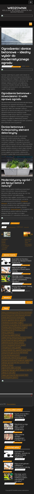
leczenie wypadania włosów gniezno (13, 320)
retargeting (5, 347)
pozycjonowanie (26, 337)
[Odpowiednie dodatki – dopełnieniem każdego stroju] (8, 436)
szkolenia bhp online (8, 357)
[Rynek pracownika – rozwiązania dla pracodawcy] (8, 416)
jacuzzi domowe (25, 315)
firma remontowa (25, 312)
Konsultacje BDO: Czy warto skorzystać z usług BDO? (28, 242)
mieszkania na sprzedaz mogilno (12, 322)
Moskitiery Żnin (19, 330)
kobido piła (5, 317)
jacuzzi (4, 315)
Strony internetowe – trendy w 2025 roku (22, 287)
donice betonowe (16, 209)
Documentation (11, 404)
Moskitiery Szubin (7, 330)
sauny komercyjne (8, 352)
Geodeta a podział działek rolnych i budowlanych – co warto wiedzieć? (5, 244)
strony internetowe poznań (10, 355)
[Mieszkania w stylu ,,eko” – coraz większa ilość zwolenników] (8, 426)
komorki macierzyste (17, 317)
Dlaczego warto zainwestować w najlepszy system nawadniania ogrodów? (21, 278)
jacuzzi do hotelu (13, 315)
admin (27, 66)
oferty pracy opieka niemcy (10, 335)
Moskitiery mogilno (21, 327)
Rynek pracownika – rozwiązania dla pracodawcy (22, 415)
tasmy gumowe (21, 357)
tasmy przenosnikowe (9, 360)
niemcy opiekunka (7, 332)
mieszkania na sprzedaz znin (11, 325)
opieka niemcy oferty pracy (10, 337)
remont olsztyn (20, 345)
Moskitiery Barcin (7, 327)
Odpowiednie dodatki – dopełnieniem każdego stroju (20, 437)
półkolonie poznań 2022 (9, 342)
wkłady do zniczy (7, 365)
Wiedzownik (17, 8)
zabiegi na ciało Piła (25, 370)
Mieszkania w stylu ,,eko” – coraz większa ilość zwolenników (21, 427)
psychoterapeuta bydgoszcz (16, 340)
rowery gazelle (15, 347)
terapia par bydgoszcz (24, 360)
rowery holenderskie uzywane (11, 350)
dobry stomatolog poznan (10, 312)
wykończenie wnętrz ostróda (11, 367)
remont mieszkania (8, 345)
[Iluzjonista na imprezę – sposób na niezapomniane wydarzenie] (5, 261)
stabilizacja (20, 227)
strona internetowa (21, 352)
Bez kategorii (15, 223)
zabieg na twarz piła (8, 372)
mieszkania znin (26, 325)
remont (21, 342)
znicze (4, 377)
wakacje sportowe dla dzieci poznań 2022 (15, 362)
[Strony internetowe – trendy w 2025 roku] (5, 289)
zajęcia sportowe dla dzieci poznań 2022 (14, 375)
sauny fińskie (26, 350)
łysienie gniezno (12, 377)
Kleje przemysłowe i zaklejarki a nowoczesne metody (21, 269)
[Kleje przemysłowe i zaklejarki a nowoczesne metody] (5, 270)
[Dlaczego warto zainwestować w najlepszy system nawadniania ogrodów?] (5, 278)
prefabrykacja (11, 227)
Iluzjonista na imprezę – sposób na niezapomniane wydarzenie (21, 261)
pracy (4, 340)
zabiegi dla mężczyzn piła (10, 370)
